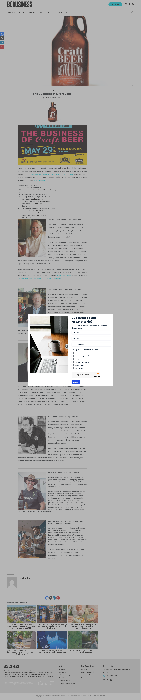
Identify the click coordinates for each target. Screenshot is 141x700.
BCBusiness (78, 353)
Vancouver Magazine (82, 362)
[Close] (111, 316)
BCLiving (77, 359)
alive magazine (80, 368)
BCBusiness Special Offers (83, 356)
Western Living (79, 365)
